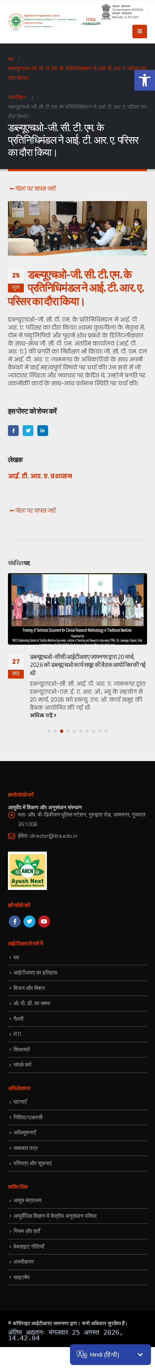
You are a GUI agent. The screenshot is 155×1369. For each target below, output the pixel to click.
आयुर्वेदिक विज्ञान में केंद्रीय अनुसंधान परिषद (55, 1215)
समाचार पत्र (26, 1148)
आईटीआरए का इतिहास (35, 972)
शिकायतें (22, 1049)
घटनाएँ (20, 1101)
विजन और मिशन (29, 988)
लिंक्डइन (42, 430)
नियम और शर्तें (27, 1231)
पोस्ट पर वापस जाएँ (35, 189)
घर (16, 957)
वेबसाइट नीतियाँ (29, 1246)
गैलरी (18, 1018)
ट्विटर (28, 430)
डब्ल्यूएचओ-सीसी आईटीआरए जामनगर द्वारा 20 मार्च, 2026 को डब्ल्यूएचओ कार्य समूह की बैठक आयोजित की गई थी (87, 665)
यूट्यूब (44, 921)
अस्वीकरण (24, 1261)
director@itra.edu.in (54, 835)
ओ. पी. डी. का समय (32, 1003)
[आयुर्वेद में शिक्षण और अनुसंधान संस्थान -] (54, 22)
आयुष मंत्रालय (28, 1200)
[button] (144, 80)
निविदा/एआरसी (28, 1117)
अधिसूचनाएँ (25, 1132)
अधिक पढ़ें (42, 715)
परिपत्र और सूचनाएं (33, 1163)
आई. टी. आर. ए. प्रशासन (40, 476)
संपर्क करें (22, 1064)
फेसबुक (13, 430)
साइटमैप (22, 1277)
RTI (17, 1034)
